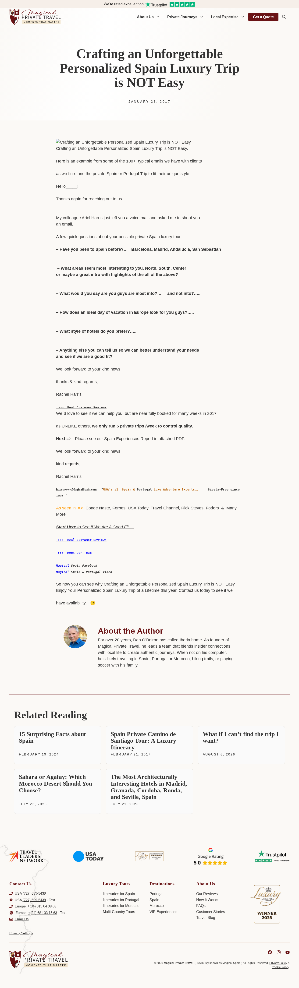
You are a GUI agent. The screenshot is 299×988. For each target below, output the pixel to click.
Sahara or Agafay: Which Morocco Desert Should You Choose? (55, 783)
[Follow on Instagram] (279, 952)
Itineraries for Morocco (121, 906)
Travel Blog (205, 918)
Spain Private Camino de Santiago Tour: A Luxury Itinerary (143, 741)
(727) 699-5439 (35, 893)
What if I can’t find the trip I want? (241, 737)
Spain (154, 900)
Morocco (157, 906)
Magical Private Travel (118, 646)
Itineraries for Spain (119, 894)
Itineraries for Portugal (121, 900)
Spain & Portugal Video (90, 572)
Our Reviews (207, 894)
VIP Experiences (163, 912)
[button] (284, 17)
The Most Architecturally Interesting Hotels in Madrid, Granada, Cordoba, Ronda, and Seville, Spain (149, 786)
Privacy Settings (21, 933)
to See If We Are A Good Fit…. (95, 527)
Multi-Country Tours (119, 912)
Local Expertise (224, 17)
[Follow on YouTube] (287, 952)
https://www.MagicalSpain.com (76, 489)
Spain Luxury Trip (146, 148)
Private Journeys (182, 17)
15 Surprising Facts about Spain (52, 737)
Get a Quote (263, 17)
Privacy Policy (278, 963)
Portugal (157, 894)
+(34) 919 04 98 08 (42, 906)
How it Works (207, 900)
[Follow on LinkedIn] (270, 952)
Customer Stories (210, 912)
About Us (145, 17)
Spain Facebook (83, 565)
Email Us (22, 919)
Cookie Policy (280, 967)
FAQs (201, 906)
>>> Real (81, 407)
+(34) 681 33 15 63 (42, 913)
